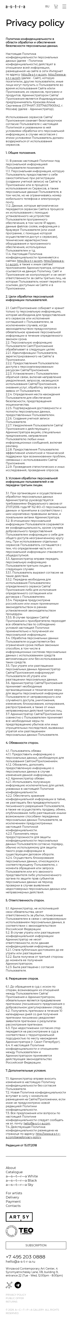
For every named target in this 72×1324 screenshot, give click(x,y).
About (11, 1168)
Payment (13, 1201)
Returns (11, 1301)
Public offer (15, 1298)
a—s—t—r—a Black (21, 1180)
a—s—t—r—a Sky (19, 1185)
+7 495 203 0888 (25, 1257)
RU (47, 6)
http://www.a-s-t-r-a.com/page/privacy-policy (33, 1135)
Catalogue (14, 1172)
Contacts (13, 1206)
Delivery (12, 1197)
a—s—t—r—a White (22, 1176)
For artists (14, 1193)
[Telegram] (18, 1285)
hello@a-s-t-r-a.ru (20, 1261)
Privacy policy (16, 1295)
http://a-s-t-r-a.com (34, 74)
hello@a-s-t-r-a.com (37, 1123)
